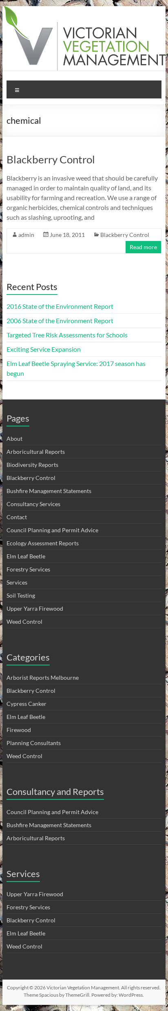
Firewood (19, 729)
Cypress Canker (26, 703)
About (14, 438)
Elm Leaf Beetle (26, 556)
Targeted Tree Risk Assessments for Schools (67, 335)
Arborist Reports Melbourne (43, 677)
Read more (143, 246)
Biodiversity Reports (32, 464)
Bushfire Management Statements (49, 490)
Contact (17, 516)
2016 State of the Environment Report (60, 306)
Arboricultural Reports (36, 451)
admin (26, 234)
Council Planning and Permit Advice (52, 530)
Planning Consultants (34, 742)
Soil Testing (21, 595)
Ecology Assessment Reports (43, 543)
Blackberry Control (51, 159)
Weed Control (24, 621)
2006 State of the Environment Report (60, 320)
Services (17, 582)
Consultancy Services (33, 503)
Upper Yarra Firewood (35, 608)
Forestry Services (28, 569)
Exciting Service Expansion (44, 349)
